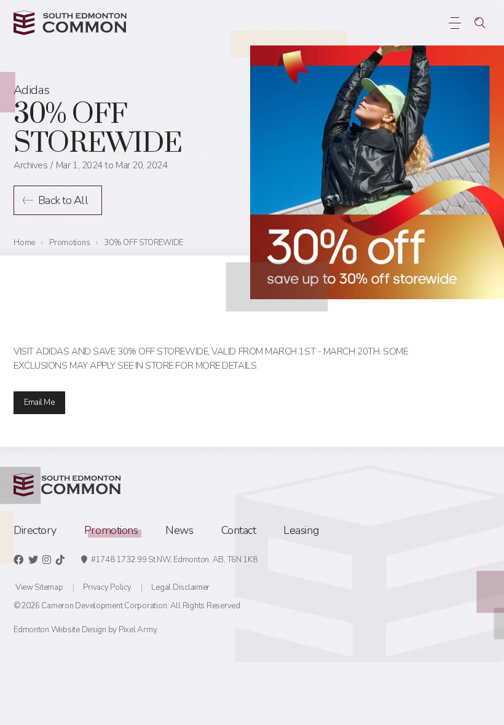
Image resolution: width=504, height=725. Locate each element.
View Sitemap (39, 587)
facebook (18, 560)
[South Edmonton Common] (70, 22)
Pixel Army (137, 629)
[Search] (479, 22)
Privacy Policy (107, 587)
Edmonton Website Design (60, 629)
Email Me (39, 402)
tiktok (60, 560)
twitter (33, 560)
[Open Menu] (455, 22)
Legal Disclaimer (180, 587)
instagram (46, 560)
